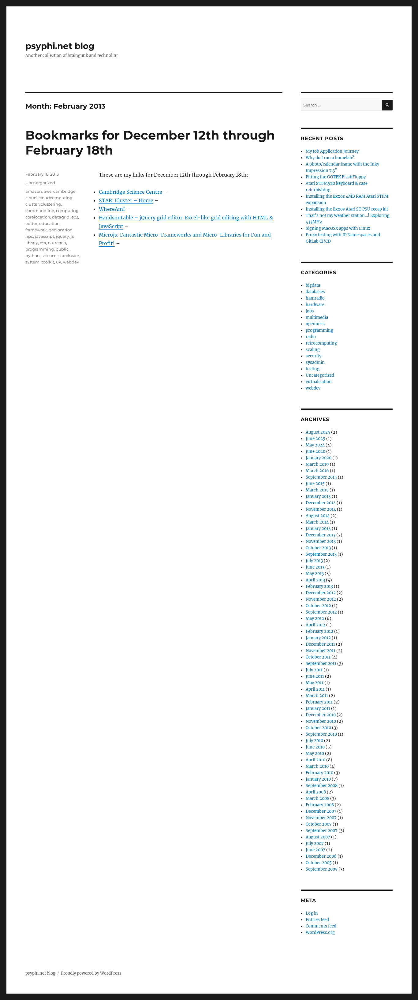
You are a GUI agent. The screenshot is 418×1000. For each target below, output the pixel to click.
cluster (32, 204)
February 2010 (319, 772)
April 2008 (316, 792)
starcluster (68, 255)
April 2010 (315, 760)
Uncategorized (40, 182)
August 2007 (318, 837)
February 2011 (319, 702)
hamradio (315, 298)
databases (315, 291)
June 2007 (315, 850)
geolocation (61, 229)
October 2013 (318, 547)
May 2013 (315, 573)
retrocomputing (321, 343)
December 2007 (321, 811)
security (313, 356)
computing (67, 210)
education (49, 223)
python (32, 255)
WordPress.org (320, 932)
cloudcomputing (56, 197)
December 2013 (320, 535)
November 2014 (321, 509)
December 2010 (321, 715)
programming (39, 249)
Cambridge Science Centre (130, 192)
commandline (39, 210)
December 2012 (321, 592)
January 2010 (318, 779)
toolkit (47, 261)
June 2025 (315, 438)
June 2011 (315, 676)
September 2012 (321, 612)
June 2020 (315, 451)
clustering (51, 204)
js (72, 236)
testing (312, 368)
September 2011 (321, 663)
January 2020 (318, 458)
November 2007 (321, 817)
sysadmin (315, 362)
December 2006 (321, 856)
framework (36, 229)
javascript (44, 236)
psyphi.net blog (60, 46)
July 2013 (314, 560)
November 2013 (321, 541)
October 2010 (318, 727)
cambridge (64, 191)
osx (43, 242)
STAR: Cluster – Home (126, 200)
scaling (313, 349)
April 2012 (315, 625)
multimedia (317, 317)
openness (315, 323)
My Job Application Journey (332, 151)
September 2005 (322, 869)
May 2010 (315, 753)
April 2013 (315, 580)
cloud (31, 197)
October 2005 (319, 862)
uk (58, 261)
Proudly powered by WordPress (91, 973)
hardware (315, 304)
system (32, 261)
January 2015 (318, 496)
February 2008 (320, 805)
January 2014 (318, 528)
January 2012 (318, 637)
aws (47, 191)
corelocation (37, 217)
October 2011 (318, 657)
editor (31, 223)
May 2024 (315, 445)
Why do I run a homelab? (330, 157)
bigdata (313, 285)
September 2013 (321, 554)
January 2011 (318, 708)
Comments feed (321, 926)
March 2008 (317, 798)
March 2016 (317, 470)
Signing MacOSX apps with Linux (338, 228)
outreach (57, 242)
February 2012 (319, 631)
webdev (71, 261)
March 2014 (317, 522)
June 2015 (315, 483)
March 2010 (317, 766)
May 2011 (314, 682)
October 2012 (318, 605)
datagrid (60, 217)
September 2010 (321, 734)
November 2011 (320, 650)
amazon (33, 191)
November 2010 (321, 721)
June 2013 (315, 567)
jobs (310, 311)
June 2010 (315, 747)
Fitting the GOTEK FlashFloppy (336, 177)
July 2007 (315, 843)
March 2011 (317, 695)
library (31, 242)
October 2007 (319, 824)
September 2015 (321, 477)
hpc (29, 236)
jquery (62, 236)
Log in (312, 913)
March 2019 (317, 464)
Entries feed (317, 919)
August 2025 (318, 432)
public (62, 249)
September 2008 (322, 785)
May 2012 (315, 618)
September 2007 (322, 830)
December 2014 (321, 503)
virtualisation (319, 381)
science (49, 255)
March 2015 (317, 490)
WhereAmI (112, 209)
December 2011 (320, 644)
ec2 (74, 217)
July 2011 (314, 670)
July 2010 (314, 740)
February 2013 (319, 586)
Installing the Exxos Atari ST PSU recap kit (347, 209)
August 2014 (318, 515)
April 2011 (315, 689)
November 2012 (321, 599)
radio (311, 336)
